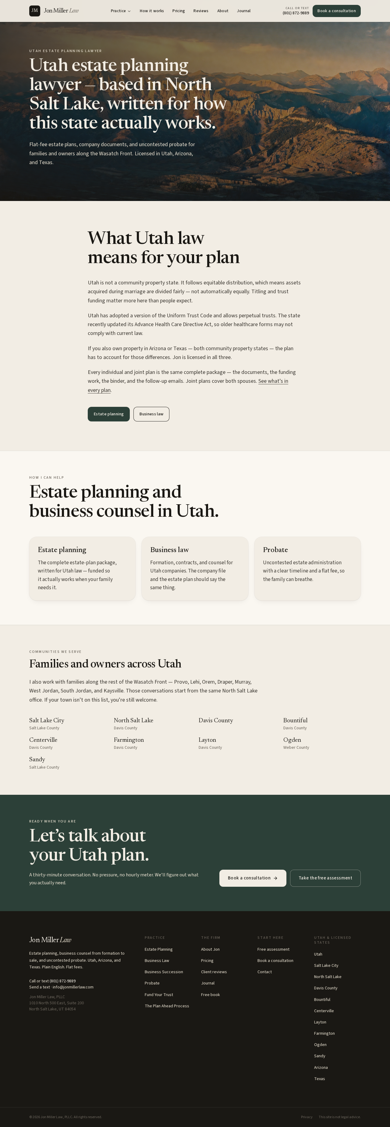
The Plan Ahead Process (167, 1006)
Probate (152, 983)
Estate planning (109, 414)
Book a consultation (336, 11)
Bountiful (295, 721)
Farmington (129, 740)
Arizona (321, 1068)
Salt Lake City (46, 721)
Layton (207, 740)
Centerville (43, 740)
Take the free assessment (325, 878)
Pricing (178, 11)
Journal (243, 11)
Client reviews (214, 972)
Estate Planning (159, 949)
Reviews (200, 11)
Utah (318, 954)
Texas (319, 1079)
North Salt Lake (133, 721)
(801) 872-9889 (63, 981)
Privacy (307, 1117)
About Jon (210, 949)
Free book (210, 995)
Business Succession (164, 972)
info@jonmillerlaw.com (73, 987)
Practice (118, 11)
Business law (151, 414)
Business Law (157, 961)
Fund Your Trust (159, 995)
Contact (264, 972)
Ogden (292, 740)
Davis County (216, 721)
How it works (152, 11)
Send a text (39, 987)
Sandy (37, 760)
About (223, 11)
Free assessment (273, 949)
